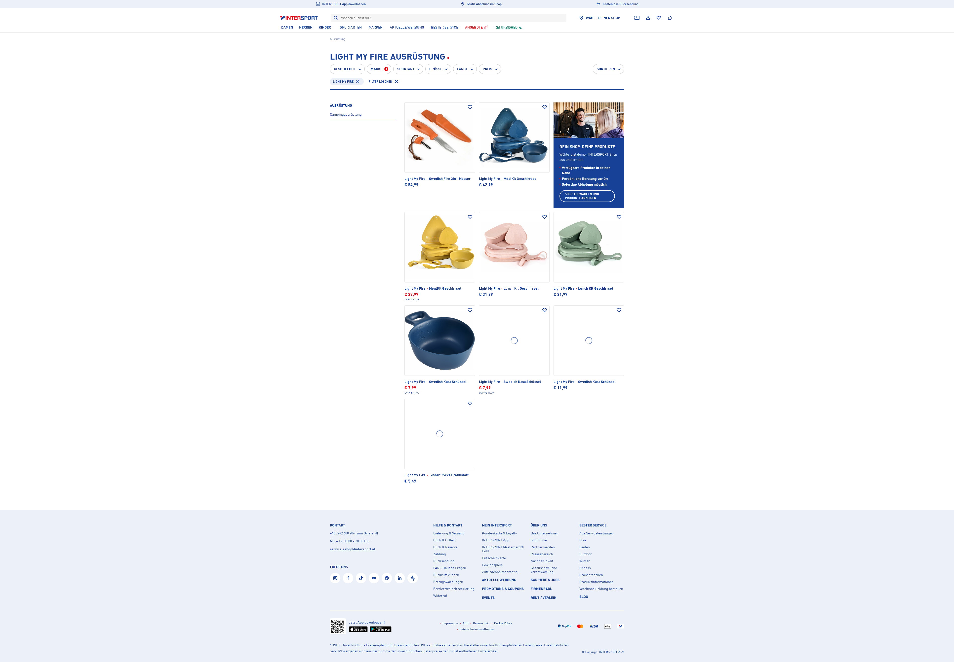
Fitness (585, 568)
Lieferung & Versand (449, 533)
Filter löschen (380, 81)
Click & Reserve (445, 547)
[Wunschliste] (659, 18)
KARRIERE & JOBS (545, 580)
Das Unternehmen (544, 533)
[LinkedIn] (400, 578)
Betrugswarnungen (448, 582)
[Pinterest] (387, 578)
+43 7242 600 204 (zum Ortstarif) (354, 533)
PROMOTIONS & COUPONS (503, 589)
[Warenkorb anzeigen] (670, 18)
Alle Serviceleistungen (596, 533)
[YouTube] (374, 578)
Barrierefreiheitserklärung (454, 589)
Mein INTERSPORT (497, 525)
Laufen (584, 547)
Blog (583, 596)
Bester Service (592, 525)
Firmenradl (541, 589)
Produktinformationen (596, 582)
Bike (582, 540)
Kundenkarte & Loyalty (499, 533)
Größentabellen (591, 575)
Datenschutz (481, 623)
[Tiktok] (361, 578)
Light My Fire (343, 81)
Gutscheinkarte (494, 558)
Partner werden (543, 547)
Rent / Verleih (543, 597)
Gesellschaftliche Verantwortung (544, 570)
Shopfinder (539, 540)
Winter (584, 561)
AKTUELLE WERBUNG (499, 580)
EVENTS (488, 597)
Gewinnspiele (492, 565)
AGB (466, 623)
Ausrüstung (341, 105)
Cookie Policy (503, 623)
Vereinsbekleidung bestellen (601, 589)
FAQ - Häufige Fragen (449, 568)
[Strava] (412, 578)
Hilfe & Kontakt (447, 525)
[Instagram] (335, 578)
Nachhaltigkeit (542, 561)
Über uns (539, 525)
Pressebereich (542, 554)
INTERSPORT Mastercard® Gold (503, 549)
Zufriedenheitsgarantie (499, 572)
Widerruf (440, 596)
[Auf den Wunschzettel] (470, 107)
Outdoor (585, 554)
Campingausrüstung (346, 114)
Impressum (450, 623)
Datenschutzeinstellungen (477, 629)
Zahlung (439, 554)
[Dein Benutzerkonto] (648, 18)
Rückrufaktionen (446, 575)
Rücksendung (444, 561)
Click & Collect (444, 540)
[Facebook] (348, 578)
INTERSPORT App (495, 540)
